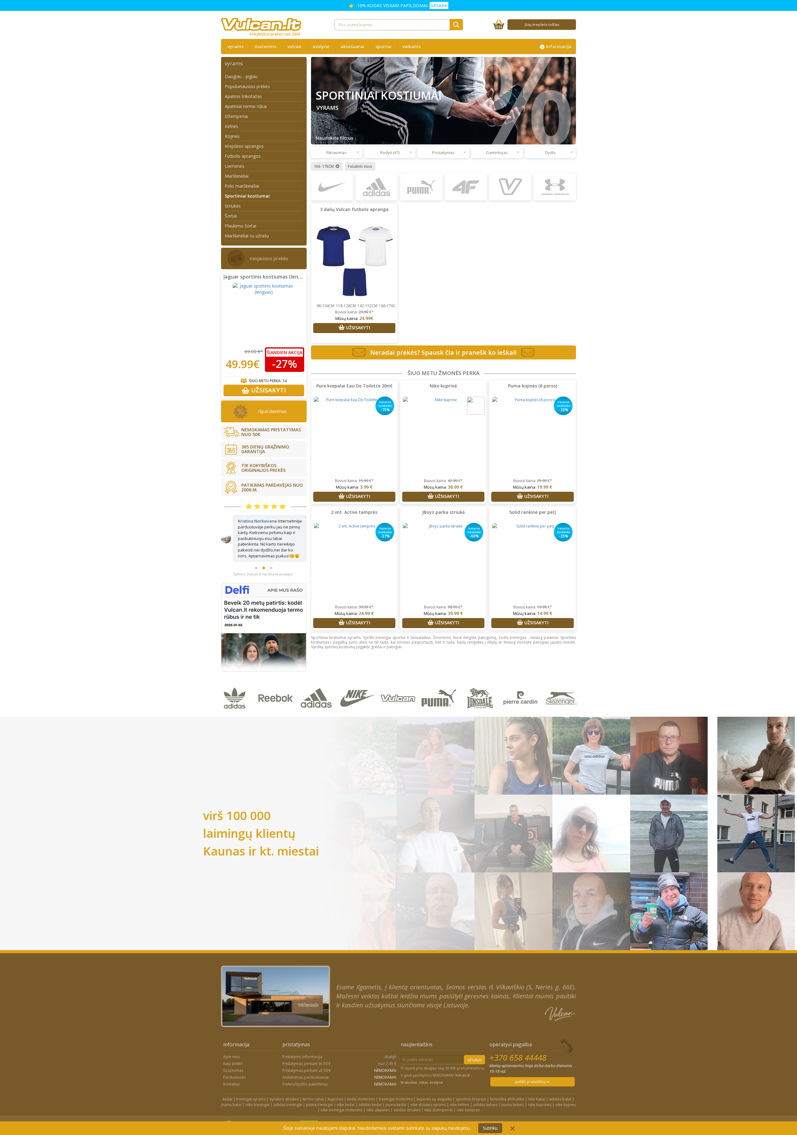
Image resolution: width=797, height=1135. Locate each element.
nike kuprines (539, 1081)
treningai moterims (396, 1076)
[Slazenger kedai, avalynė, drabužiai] (562, 690)
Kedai (488, 1102)
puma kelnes (513, 1081)
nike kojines (565, 1081)
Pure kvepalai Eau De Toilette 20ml (354, 386)
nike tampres (468, 1087)
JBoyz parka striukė (443, 512)
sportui (383, 46)
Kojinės (232, 136)
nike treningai (257, 1081)
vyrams (235, 46)
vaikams (412, 46)
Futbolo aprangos (243, 156)
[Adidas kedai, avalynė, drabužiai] (317, 690)
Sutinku (490, 1128)
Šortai (231, 216)
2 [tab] (263, 545)
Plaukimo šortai (240, 226)
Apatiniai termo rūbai (246, 106)
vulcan (294, 46)
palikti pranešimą (531, 1058)
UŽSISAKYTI (267, 390)
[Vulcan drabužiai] (399, 690)
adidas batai (560, 1076)
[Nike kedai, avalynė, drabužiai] (358, 690)
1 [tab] (256, 545)
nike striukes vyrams (428, 1081)
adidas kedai (370, 1081)
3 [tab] (271, 545)
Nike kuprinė (443, 386)
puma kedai (395, 1081)
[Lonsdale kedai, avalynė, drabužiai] (480, 690)
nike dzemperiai (438, 1087)
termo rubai (313, 1076)
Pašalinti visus (360, 166)
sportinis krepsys (471, 1076)
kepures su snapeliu (434, 1076)
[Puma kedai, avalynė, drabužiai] (440, 690)
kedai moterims (361, 1076)
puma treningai (319, 1081)
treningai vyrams (251, 1076)
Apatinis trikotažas (243, 96)
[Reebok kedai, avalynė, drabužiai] (277, 690)
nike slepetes (377, 1087)
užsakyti (475, 1036)
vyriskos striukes (284, 1076)
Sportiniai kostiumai (247, 196)
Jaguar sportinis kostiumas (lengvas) (267, 276)
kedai (227, 1076)
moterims (265, 46)
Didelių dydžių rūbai (439, 1102)
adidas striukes (407, 1087)
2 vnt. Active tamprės (354, 512)
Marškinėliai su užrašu (247, 236)
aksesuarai (352, 46)
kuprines (335, 1076)
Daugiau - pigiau (241, 76)
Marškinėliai (236, 176)
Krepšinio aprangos (244, 146)
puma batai (231, 1081)
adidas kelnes (485, 1081)
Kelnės (231, 126)
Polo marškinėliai (242, 186)
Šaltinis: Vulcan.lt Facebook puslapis (263, 551)
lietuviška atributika (507, 1076)
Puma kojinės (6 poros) (532, 386)
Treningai (470, 1102)
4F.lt (412, 1102)
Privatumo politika (515, 1102)
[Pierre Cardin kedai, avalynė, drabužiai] (521, 690)
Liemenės (234, 166)
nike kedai (346, 1081)
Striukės (233, 206)
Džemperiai (236, 116)
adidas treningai (287, 1081)
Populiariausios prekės (247, 86)
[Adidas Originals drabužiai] (236, 690)
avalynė (321, 46)
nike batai (536, 1076)
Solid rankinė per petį (532, 512)
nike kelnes (459, 1081)
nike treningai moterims (341, 1087)
